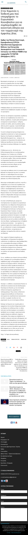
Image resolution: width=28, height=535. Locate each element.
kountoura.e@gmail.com (10, 477)
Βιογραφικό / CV (5, 439)
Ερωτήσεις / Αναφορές (7, 463)
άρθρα (11, 8)
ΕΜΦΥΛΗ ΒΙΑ (23, 339)
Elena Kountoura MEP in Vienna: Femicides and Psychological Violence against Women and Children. (7, 363)
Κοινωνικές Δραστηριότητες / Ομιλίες (10, 446)
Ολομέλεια (3, 458)
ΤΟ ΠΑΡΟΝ (3, 341)
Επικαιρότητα (4, 444)
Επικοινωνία (4, 465)
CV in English (4, 442)
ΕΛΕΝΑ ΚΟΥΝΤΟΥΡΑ (15, 339)
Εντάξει (8, 532)
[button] (26, 2)
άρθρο (8, 339)
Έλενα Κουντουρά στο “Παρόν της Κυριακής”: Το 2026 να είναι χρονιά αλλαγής (18, 381)
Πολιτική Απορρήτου (16, 532)
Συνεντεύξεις (4, 451)
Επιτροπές (3, 460)
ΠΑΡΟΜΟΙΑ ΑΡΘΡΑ (6, 376)
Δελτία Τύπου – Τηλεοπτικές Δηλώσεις (11, 453)
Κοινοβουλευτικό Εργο (6, 456)
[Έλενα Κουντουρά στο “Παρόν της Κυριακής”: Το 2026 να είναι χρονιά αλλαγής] (5, 381)
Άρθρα (2, 449)
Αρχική (2, 437)
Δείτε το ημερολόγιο (14, 416)
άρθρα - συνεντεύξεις (5, 8)
